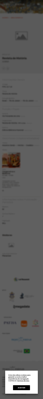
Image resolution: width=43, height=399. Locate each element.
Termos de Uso (23, 381)
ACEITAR (21, 388)
